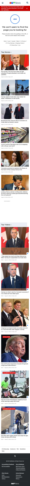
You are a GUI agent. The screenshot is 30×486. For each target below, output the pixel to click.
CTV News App (5, 448)
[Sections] (2, 2)
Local (9, 41)
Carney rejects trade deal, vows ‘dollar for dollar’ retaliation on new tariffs (13, 97)
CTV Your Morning (10, 43)
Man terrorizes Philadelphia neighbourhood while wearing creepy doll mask (14, 400)
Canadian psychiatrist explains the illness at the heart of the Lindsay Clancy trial (14, 169)
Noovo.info (18, 475)
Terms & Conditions (20, 468)
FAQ (18, 448)
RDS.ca (17, 478)
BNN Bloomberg (5, 476)
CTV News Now (13, 45)
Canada (13, 41)
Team (3, 450)
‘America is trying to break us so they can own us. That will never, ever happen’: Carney (14, 328)
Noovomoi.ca (19, 476)
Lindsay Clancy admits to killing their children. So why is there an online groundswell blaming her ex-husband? (14, 193)
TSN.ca (3, 478)
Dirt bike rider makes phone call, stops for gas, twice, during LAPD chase (14, 436)
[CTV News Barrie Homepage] (15, 3)
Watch (17, 41)
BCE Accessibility (6, 466)
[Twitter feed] (15, 456)
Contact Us (13, 448)
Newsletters (22, 448)
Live (19, 45)
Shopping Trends (20, 43)
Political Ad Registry (20, 469)
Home (5, 41)
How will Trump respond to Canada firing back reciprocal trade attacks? (14, 364)
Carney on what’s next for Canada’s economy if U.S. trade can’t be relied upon (15, 292)
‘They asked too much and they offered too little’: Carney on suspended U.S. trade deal (13, 257)
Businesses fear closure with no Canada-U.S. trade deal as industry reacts (14, 121)
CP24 (3, 475)
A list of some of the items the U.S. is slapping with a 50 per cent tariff (14, 145)
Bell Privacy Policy (20, 466)
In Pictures (23, 41)
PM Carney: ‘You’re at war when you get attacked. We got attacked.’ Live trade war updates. (13, 73)
